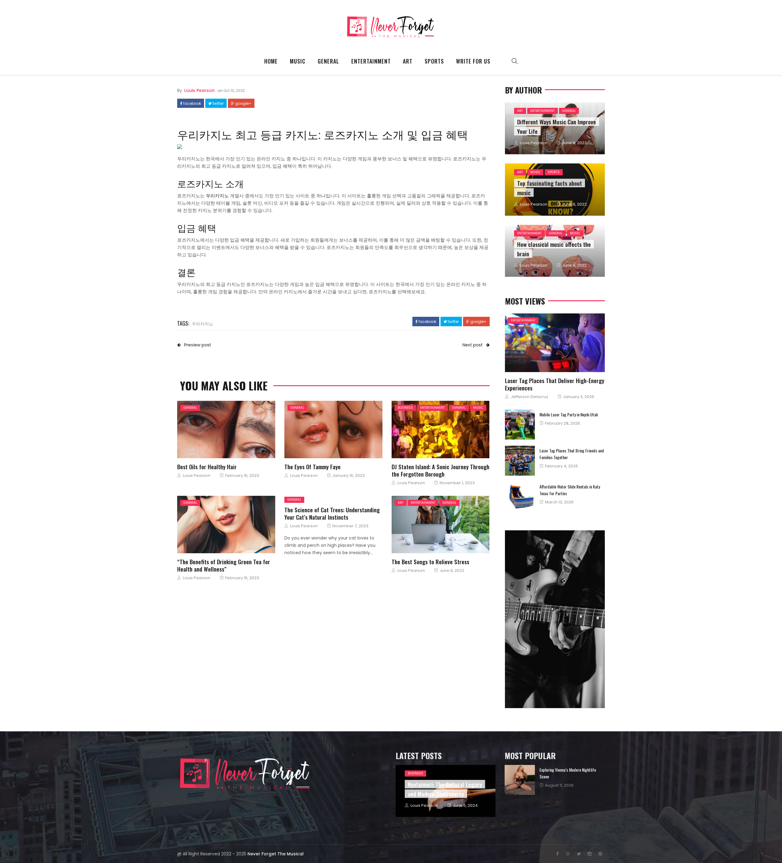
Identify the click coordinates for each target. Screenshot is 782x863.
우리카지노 (202, 323)
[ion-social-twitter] (578, 853)
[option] (555, 780)
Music (297, 61)
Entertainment (371, 61)
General (328, 61)
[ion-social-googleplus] (568, 853)
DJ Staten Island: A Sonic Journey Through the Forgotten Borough (440, 470)
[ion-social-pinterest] (600, 853)
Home (271, 61)
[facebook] (209, 430)
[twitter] (224, 430)
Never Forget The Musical (275, 854)
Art (407, 61)
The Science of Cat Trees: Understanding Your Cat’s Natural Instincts (332, 513)
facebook (191, 103)
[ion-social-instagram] (589, 853)
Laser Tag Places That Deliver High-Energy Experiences (554, 384)
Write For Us (473, 61)
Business (405, 407)
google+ (242, 103)
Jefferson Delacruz (529, 397)
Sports (434, 61)
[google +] (242, 430)
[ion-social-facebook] (557, 853)
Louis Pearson (199, 90)
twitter (218, 103)
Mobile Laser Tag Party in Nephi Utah (568, 414)
